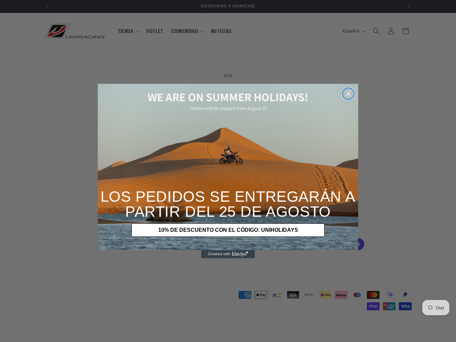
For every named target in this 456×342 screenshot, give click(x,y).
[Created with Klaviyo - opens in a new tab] (228, 254)
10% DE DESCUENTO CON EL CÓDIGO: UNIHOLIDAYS (228, 230)
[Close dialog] (348, 94)
